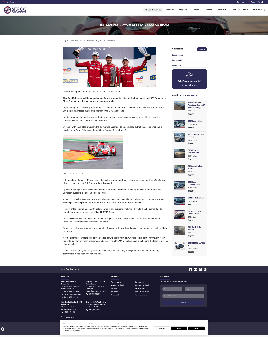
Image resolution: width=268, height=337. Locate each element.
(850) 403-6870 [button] (70, 312)
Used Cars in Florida (142, 285)
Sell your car (139, 282)
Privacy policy (115, 295)
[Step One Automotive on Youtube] (194, 269)
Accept (196, 328)
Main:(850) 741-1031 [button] (71, 292)
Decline (179, 328)
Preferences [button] (76, 330)
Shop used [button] (183, 10)
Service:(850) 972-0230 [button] (72, 294)
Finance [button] (196, 10)
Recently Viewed (257, 2)
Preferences (161, 328)
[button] (10, 2)
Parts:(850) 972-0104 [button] (71, 297)
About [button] (245, 10)
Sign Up (183, 302)
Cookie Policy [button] (121, 328)
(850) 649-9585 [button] (94, 294)
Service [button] (234, 10)
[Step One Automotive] (15, 10)
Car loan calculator (142, 292)
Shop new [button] (170, 10)
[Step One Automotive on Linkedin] (204, 269)
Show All (202, 49)
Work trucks (257, 10)
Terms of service (141, 295)
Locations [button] (208, 10)
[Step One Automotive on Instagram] (199, 269)
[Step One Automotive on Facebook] (189, 269)
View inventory (116, 282)
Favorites (240, 2)
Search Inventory (154, 10)
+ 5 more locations (69, 318)
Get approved (139, 288)
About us (114, 288)
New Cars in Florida (117, 285)
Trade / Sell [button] (221, 10)
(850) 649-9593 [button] (94, 310)
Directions (114, 292)
